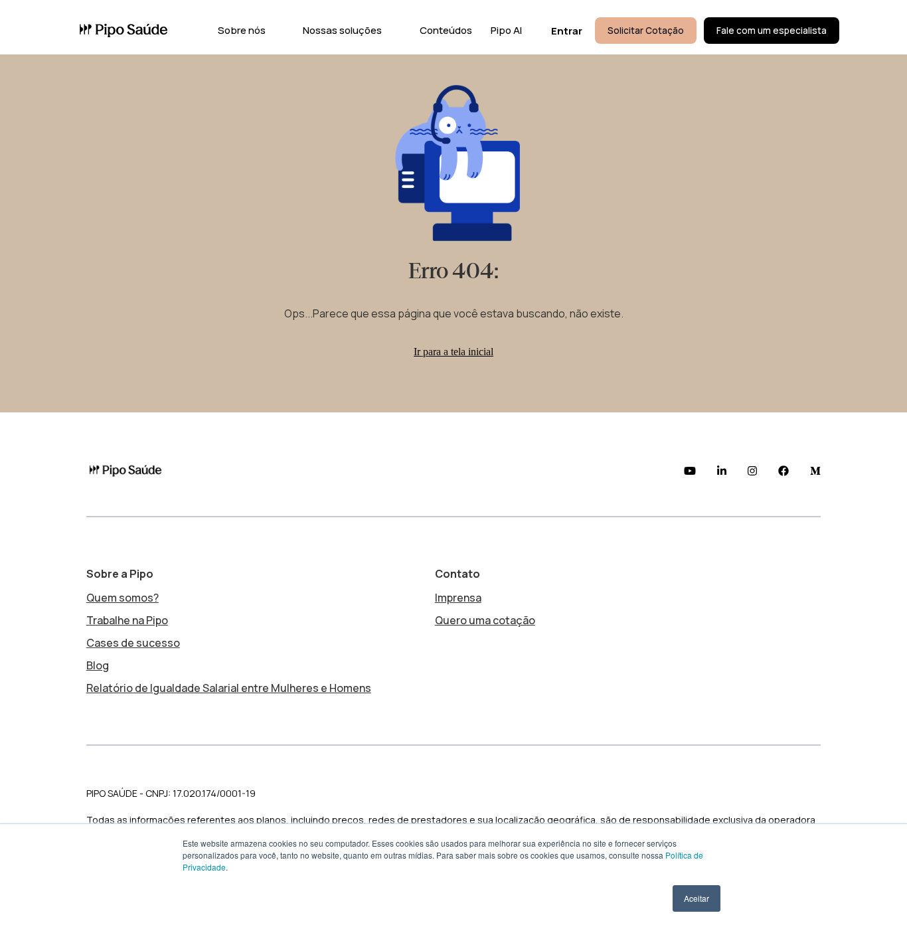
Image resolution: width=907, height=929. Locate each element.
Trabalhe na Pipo (127, 620)
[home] (123, 31)
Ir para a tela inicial (453, 351)
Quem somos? (122, 597)
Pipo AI (506, 30)
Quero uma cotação (485, 620)
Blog (97, 665)
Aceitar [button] (696, 898)
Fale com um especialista (771, 31)
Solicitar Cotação (646, 31)
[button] (239, 30)
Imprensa (458, 597)
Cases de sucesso (133, 642)
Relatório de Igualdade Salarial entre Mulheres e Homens (228, 688)
